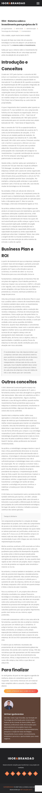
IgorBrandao (13, 3)
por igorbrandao (7, 28)
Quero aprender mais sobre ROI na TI (21, 691)
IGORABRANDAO (8, 787)
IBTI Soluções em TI (26, 790)
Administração (31, 28)
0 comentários (26, 31)
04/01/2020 (19, 28)
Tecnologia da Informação (10, 31)
